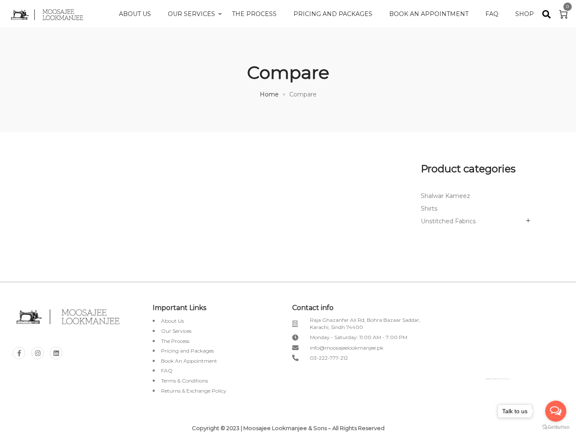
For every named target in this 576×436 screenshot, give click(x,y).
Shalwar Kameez (445, 196)
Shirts (429, 208)
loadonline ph (507, 379)
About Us (135, 14)
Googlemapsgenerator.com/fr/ (497, 379)
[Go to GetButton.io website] (555, 427)
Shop (524, 14)
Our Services (191, 14)
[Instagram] (37, 353)
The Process (254, 14)
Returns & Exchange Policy (193, 391)
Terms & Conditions (184, 380)
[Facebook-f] (19, 353)
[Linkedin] (56, 353)
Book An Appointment (428, 14)
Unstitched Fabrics (448, 221)
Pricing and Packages (332, 14)
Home (269, 94)
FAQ (491, 14)
